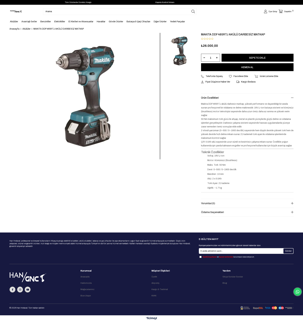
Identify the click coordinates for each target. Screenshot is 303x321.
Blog (225, 283)
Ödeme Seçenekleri (212, 212)
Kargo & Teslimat (160, 289)
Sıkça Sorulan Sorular (233, 277)
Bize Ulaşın (85, 296)
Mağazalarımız (87, 289)
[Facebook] (12, 290)
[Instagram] (20, 290)
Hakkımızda (86, 283)
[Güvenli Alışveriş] (267, 308)
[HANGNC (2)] (35, 277)
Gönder (288, 251)
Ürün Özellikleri (210, 97)
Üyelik (154, 277)
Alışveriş (155, 283)
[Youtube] (28, 290)
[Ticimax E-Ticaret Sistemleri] (151, 318)
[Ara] (193, 11)
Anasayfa (84, 277)
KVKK (154, 296)
